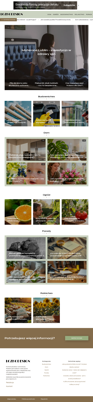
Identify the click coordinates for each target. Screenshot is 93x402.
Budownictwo (66, 14)
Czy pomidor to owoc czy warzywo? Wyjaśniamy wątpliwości (74, 219)
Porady (89, 14)
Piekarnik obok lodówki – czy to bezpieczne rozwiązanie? (46, 84)
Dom (49, 14)
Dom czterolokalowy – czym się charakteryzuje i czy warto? (74, 20)
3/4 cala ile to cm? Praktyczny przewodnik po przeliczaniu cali (65, 254)
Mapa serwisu (11, 399)
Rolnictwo (79, 14)
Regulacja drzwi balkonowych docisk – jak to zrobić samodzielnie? (74, 121)
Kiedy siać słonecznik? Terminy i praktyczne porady (46, 318)
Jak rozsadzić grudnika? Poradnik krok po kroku (35, 20)
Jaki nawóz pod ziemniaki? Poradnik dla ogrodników (17, 318)
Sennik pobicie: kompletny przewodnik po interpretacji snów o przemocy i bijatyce (26, 254)
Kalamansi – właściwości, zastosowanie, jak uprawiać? (16, 219)
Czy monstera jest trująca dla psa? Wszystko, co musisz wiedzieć (74, 84)
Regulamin (44, 399)
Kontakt (9, 386)
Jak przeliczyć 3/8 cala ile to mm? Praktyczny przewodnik (67, 278)
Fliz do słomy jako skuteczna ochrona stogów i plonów (18, 84)
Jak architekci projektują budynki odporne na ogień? (16, 121)
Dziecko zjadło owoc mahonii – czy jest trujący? (26, 180)
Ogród (56, 14)
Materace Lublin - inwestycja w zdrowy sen (46, 52)
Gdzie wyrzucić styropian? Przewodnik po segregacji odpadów (46, 121)
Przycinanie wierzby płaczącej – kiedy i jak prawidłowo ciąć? (46, 219)
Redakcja (10, 382)
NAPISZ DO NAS (76, 338)
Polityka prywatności (28, 399)
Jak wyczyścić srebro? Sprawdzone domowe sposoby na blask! (27, 278)
